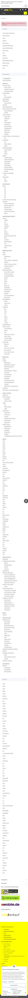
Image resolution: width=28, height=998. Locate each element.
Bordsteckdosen (7, 602)
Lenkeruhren (7, 132)
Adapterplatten (7, 426)
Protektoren (5, 307)
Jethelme (6, 262)
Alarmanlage (7, 621)
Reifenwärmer (6, 570)
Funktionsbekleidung (9, 275)
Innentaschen (7, 428)
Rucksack (6, 416)
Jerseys (5, 301)
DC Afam (5, 458)
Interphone (5, 485)
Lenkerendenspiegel (8, 159)
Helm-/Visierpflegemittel (9, 574)
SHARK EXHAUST (8, 241)
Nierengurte (7, 291)
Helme (4, 254)
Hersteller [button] (4, 883)
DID (3, 460)
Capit (4, 454)
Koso (4, 499)
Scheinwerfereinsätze (9, 380)
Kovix (4, 501)
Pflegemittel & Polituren (9, 582)
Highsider (5, 480)
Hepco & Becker (7, 97)
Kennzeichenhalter (8, 110)
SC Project (6, 239)
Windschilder (6, 177)
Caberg (4, 452)
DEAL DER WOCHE (7, 80)
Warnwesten (7, 297)
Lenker (5, 120)
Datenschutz (11, 981)
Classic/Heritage (8, 328)
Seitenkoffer (7, 399)
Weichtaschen (6, 410)
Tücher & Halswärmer (9, 295)
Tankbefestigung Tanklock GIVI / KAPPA (13, 436)
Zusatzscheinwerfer (8, 91)
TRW (4, 552)
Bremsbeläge (7, 669)
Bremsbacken (7, 667)
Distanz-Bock (7, 116)
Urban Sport (7, 353)
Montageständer (8, 565)
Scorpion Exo (5, 534)
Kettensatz (5, 201)
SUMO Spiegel (7, 165)
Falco (4, 723)
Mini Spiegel (7, 163)
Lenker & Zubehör (7, 114)
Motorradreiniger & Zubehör (10, 580)
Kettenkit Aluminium (9, 205)
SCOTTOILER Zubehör (9, 596)
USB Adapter (7, 609)
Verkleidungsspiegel (8, 169)
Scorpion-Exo (5, 833)
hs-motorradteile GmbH (8, 753)
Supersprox (5, 857)
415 (5, 187)
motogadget (5, 521)
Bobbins (6, 563)
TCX (3, 546)
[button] (20, 9)
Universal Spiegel (8, 167)
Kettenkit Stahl (7, 207)
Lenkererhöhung (8, 126)
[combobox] (12, 6)
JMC (3, 773)
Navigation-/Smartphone (8, 652)
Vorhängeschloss (8, 647)
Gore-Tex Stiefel (7, 340)
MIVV (5, 237)
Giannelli (5, 472)
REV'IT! (5, 320)
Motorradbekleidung (7, 270)
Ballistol (4, 696)
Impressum (4, 981)
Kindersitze (5, 395)
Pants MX (6, 293)
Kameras (5, 651)
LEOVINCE (6, 233)
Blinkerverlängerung (9, 366)
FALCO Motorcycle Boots (8, 462)
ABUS (4, 686)
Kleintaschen (7, 414)
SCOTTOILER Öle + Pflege (9, 592)
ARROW (6, 220)
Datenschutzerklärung (9, 931)
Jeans (5, 283)
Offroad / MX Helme (8, 266)
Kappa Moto (5, 495)
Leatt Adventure (6, 793)
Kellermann (5, 497)
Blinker (4, 358)
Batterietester (7, 600)
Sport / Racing (7, 336)
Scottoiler (5, 536)
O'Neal (5, 316)
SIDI (3, 542)
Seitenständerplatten (7, 147)
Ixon (3, 765)
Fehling (4, 466)
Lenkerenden (7, 124)
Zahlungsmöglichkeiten (8, 45)
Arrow (4, 448)
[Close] (25, 992)
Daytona (4, 456)
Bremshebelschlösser (9, 625)
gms (5, 309)
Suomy (4, 855)
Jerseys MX (6, 285)
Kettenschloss (7, 639)
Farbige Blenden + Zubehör (10, 370)
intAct (4, 758)
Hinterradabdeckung (7, 106)
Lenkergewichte (7, 128)
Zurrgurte (6, 568)
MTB (5, 258)
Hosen (5, 279)
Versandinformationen (8, 48)
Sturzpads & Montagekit (8, 173)
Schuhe (6, 305)
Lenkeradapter (7, 122)
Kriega (4, 503)
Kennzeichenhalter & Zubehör (9, 108)
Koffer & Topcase (6, 397)
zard (4, 554)
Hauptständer (6, 101)
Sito (3, 544)
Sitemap (4, 55)
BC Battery (5, 698)
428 (5, 191)
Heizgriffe (5, 104)
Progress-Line (6, 526)
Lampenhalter (7, 376)
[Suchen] (25, 13)
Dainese (4, 711)
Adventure (6, 344)
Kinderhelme (7, 268)
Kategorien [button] (4, 879)
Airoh (4, 444)
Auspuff (4, 218)
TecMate (4, 548)
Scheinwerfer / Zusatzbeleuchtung (10, 390)
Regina (5, 213)
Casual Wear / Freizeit (9, 272)
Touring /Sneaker (8, 338)
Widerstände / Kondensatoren (11, 386)
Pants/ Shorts (7, 303)
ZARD (5, 247)
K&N (4, 775)
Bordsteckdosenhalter (9, 604)
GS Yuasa (5, 743)
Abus (4, 443)
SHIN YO (4, 845)
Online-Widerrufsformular (9, 33)
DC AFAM (5, 716)
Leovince (5, 795)
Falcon (4, 464)
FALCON (6, 224)
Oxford (5, 153)
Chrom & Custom (6, 85)
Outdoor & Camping (7, 660)
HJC (3, 482)
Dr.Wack (4, 721)
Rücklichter (5, 388)
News (4, 38)
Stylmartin (5, 852)
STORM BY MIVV (7, 245)
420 (5, 189)
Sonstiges (6, 134)
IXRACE (5, 231)
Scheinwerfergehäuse (9, 382)
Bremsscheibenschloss (9, 627)
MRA (4, 815)
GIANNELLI (6, 226)
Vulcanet (5, 870)
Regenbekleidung (7, 324)
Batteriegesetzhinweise (8, 60)
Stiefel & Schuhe (6, 326)
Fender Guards (7, 87)
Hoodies (6, 277)
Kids (5, 332)
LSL (3, 511)
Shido (4, 843)
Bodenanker (7, 623)
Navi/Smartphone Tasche (10, 656)
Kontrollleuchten (8, 374)
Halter (5, 633)
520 (5, 193)
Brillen (4, 252)
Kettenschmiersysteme (8, 588)
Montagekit (6, 378)
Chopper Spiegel (8, 157)
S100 (4, 532)
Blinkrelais (6, 368)
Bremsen (5, 665)
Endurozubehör (6, 93)
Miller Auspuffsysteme (8, 805)
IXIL (5, 229)
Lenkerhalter (7, 130)
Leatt (5, 312)
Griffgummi (6, 118)
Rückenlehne (7, 432)
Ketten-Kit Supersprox (9, 203)
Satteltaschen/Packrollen (9, 418)
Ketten (4, 186)
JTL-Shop (16, 996)
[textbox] (12, 6)
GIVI (5, 138)
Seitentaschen (7, 420)
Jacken (5, 281)
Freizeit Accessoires (8, 273)
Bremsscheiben (7, 671)
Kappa (5, 145)
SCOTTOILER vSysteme (9, 594)
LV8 (3, 513)
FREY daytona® (6, 470)
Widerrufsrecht (6, 35)
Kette (5, 637)
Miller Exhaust (6, 515)
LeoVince (5, 507)
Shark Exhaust (6, 540)
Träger (4, 402)
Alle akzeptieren (14, 985)
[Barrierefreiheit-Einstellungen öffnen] (26, 501)
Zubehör (6, 112)
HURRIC (6, 228)
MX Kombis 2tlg (7, 289)
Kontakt (4, 40)
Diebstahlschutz (6, 619)
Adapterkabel (7, 362)
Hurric (4, 483)
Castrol (5, 586)
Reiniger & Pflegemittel (8, 572)
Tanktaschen (7, 422)
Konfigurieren (14, 989)
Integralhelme (7, 256)
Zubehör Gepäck (6, 424)
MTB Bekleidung (6, 299)
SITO (5, 243)
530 (5, 197)
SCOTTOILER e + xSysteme (10, 590)
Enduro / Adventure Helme (10, 264)
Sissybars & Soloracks (9, 89)
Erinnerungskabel (8, 631)
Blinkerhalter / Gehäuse (9, 364)
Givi (5, 95)
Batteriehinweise (7, 937)
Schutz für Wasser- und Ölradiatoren (11, 136)
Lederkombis (7, 287)
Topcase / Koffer (8, 400)
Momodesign (5, 519)
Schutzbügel (5, 140)
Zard (4, 872)
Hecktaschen (7, 412)
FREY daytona (6, 733)
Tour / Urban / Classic (9, 352)
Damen (5, 330)
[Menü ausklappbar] (1, 9)
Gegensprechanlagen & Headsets (10, 649)
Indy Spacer (7, 372)
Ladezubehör (7, 607)
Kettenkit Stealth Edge (9, 211)
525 (5, 195)
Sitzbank (4, 614)
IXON (5, 311)
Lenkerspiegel (7, 161)
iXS (3, 493)
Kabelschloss (7, 635)
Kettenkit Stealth (8, 209)
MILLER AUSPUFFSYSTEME (10, 235)
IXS (3, 491)
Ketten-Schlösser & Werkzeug (9, 199)
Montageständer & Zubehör (9, 561)
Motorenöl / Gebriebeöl (8, 584)
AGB (3, 53)
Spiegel (4, 155)
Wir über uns (6, 43)
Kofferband (6, 641)
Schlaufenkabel (7, 643)
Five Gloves (5, 468)
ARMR (4, 446)
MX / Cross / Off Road (9, 348)
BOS (5, 222)
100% (4, 441)
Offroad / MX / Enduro (9, 334)
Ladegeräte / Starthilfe (8, 598)
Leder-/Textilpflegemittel (9, 578)
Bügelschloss (7, 629)
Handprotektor (6, 99)
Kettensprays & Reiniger (9, 576)
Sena (4, 538)
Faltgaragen (5, 559)
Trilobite (6, 322)
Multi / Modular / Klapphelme (11, 260)
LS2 (5, 314)
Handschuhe (5, 342)
